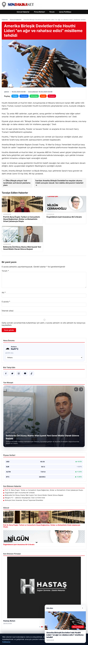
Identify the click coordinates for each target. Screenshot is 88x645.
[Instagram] (18, 373)
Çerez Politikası (65, 12)
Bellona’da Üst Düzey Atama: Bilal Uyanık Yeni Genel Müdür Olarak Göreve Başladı (34, 495)
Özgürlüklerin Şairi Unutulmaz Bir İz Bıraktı (20, 493)
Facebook (24, 96)
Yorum (5, 271)
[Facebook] (5, 373)
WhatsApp (34, 96)
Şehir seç (9, 353)
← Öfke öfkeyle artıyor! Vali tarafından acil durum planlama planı (16, 182)
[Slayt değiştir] (40, 626)
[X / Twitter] (12, 373)
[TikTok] (31, 373)
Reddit (43, 96)
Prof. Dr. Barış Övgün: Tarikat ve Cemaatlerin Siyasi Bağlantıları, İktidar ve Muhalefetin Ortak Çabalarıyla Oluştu (44, 490)
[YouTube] (25, 373)
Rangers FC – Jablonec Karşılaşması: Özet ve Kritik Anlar (25, 498)
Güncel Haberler (23, 12)
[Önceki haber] (76, 389)
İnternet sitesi (7, 311)
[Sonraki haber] (81, 389)
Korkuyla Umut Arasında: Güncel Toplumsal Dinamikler (24, 500)
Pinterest (52, 96)
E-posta (6, 301)
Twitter (15, 96)
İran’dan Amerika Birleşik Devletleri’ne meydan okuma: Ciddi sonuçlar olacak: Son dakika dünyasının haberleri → (59, 182)
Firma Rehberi (39, 12)
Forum (52, 12)
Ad (4, 292)
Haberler (5, 20)
